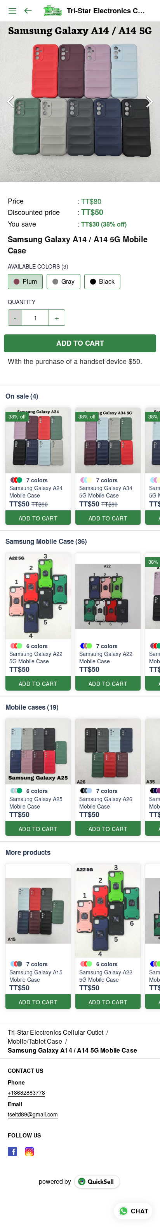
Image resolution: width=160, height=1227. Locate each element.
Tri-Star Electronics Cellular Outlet (107, 11)
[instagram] (29, 1151)
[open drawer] (12, 11)
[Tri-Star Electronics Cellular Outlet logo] (52, 11)
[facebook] (12, 1151)
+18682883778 (26, 1092)
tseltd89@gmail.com (33, 1114)
